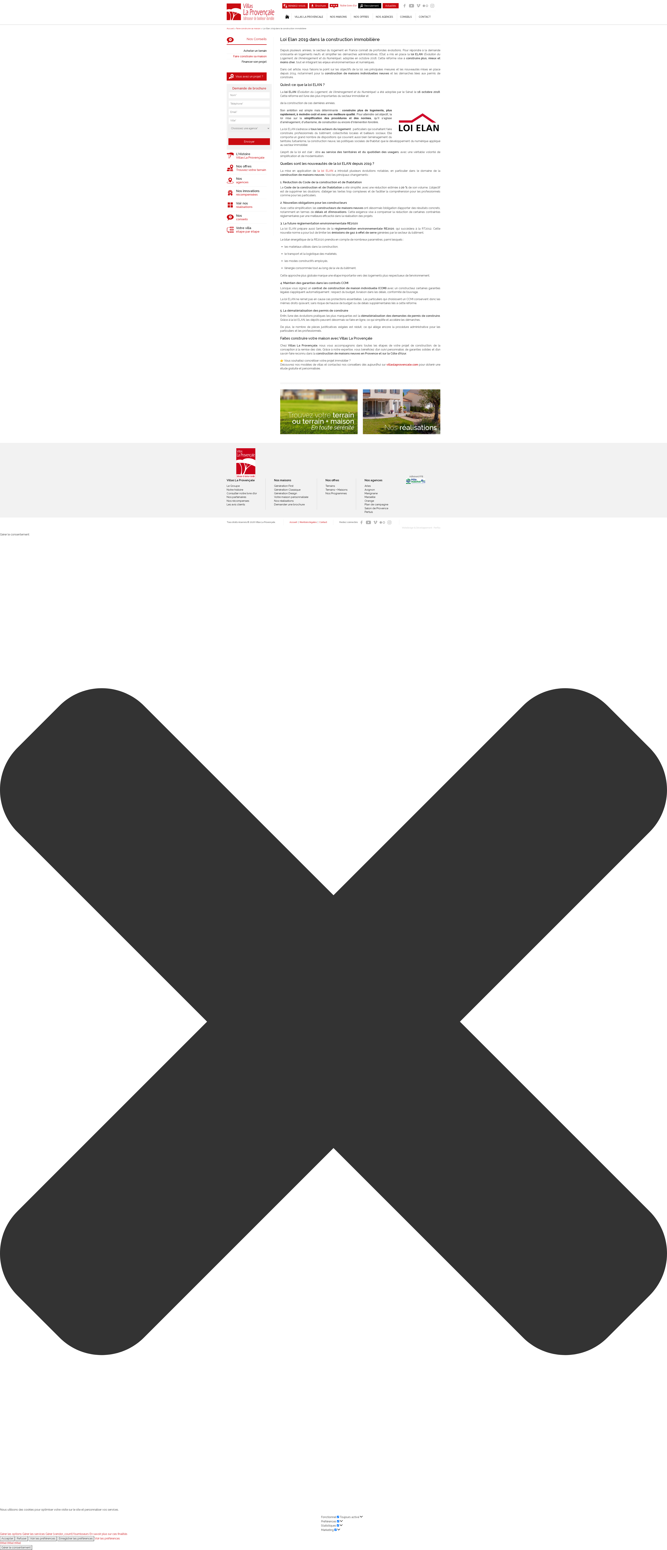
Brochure (320, 5)
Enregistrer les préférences (76, 1538)
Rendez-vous (296, 6)
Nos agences (384, 16)
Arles (368, 485)
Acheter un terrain (255, 50)
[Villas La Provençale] (245, 463)
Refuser (22, 1538)
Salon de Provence (376, 508)
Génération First (283, 485)
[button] (333, 1022)
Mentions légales (308, 522)
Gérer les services (33, 1534)
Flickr (425, 5)
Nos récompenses (238, 500)
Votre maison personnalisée (291, 497)
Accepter (7, 1538)
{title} (3, 1543)
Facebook (404, 5)
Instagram (432, 5)
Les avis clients (236, 504)
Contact (425, 16)
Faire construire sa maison (250, 56)
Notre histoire (235, 489)
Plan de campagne (376, 504)
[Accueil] (286, 16)
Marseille (370, 497)
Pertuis (369, 512)
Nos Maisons (338, 16)
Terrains (330, 485)
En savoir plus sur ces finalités (108, 1534)
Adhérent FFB (416, 476)
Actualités (390, 5)
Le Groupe (233, 485)
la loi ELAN (325, 170)
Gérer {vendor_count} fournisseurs (67, 1534)
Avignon (370, 489)
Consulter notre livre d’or (242, 493)
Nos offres (361, 16)
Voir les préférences (42, 1538)
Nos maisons (282, 480)
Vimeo (418, 5)
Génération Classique (287, 489)
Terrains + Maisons (336, 489)
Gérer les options (11, 1534)
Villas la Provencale (309, 16)
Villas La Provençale (251, 11)
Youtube (411, 5)
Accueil (293, 522)
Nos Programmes (336, 493)
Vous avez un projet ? (249, 76)
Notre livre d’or (348, 5)
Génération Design (285, 493)
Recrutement (371, 5)
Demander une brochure (289, 504)
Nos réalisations (284, 500)
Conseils (406, 16)
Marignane (371, 493)
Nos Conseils (257, 39)
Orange (369, 500)
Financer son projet (254, 61)
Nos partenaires (236, 497)
